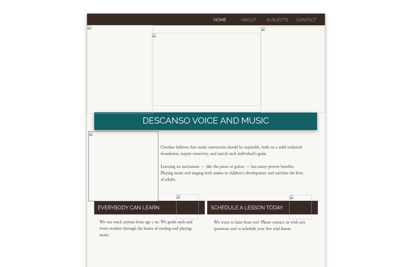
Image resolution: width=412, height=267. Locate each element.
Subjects (277, 19)
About (248, 19)
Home (219, 19)
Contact (306, 19)
